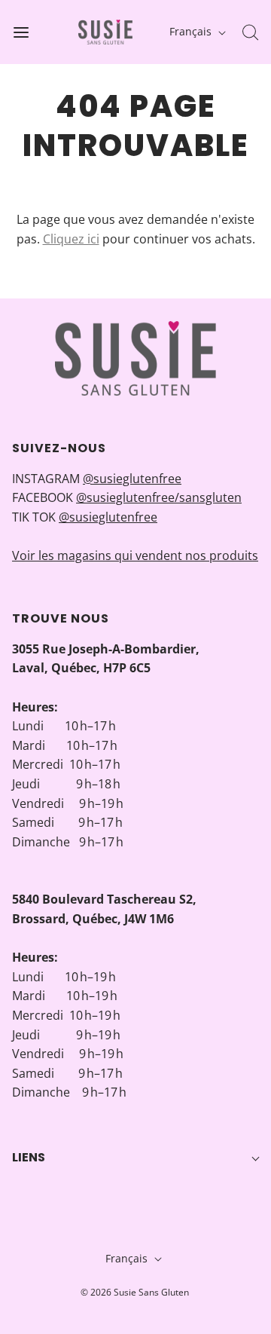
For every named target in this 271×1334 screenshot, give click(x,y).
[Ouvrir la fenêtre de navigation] (20, 32)
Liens (28, 1157)
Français (192, 31)
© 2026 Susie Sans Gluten (135, 1292)
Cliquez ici (71, 239)
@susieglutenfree (132, 478)
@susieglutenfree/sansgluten (159, 497)
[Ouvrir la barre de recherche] (250, 32)
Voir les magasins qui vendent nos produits (135, 555)
